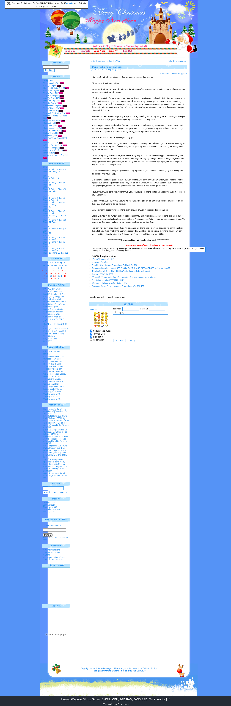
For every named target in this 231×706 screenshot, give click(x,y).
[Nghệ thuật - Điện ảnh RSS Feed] (67, 88)
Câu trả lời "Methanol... (53, 351)
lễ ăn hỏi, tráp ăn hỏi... (52, 299)
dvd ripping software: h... (53, 381)
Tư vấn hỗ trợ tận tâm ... (53, 292)
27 (47, 279)
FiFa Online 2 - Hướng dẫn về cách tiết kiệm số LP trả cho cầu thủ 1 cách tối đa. (56, 423)
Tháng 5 (54, 200)
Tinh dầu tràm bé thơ (52, 314)
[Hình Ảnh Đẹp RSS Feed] (63, 101)
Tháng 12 (56, 172)
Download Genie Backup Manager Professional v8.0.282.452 (118, 286)
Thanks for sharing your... (54, 366)
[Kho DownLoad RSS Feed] (65, 106)
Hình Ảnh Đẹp (49, 101)
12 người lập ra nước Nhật (103, 259)
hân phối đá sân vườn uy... (54, 304)
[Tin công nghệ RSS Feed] (62, 83)
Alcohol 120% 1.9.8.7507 (102, 274)
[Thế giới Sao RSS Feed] (60, 103)
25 (65, 276)
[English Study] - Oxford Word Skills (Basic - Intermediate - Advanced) (121, 271)
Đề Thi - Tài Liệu (50, 145)
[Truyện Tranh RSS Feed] (62, 96)
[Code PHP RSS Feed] (60, 125)
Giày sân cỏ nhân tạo (52, 317)
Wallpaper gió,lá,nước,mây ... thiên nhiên (109, 283)
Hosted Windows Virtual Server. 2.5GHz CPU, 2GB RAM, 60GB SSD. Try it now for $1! (115, 699)
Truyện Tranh (49, 96)
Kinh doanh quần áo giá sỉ (54, 331)
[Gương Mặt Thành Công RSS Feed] (45, 157)
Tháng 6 (46, 202)
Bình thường (176, 74)
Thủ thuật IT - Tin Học (52, 113)
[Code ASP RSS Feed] (58, 123)
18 (65, 273)
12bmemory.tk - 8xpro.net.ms (127, 668)
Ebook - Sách (49, 148)
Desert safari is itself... (52, 376)
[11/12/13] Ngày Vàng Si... (54, 386)
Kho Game (47, 135)
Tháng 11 (47, 172)
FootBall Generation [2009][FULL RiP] (108, 280)
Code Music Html (50, 128)
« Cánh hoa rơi (97, 61)
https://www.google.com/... (54, 356)
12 (43, 273)
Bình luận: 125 (49, 505)
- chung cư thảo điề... (52, 379)
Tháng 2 (54, 189)
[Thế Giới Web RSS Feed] (62, 108)
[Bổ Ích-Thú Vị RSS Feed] (61, 133)
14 (51, 273)
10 (62, 271)
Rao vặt (46, 153)
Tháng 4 (46, 178)
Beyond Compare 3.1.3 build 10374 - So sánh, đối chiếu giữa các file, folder (55, 439)
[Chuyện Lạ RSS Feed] (59, 86)
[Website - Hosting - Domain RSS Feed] (49, 118)
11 (65, 271)
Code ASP (47, 123)
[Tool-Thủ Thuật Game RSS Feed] (45, 140)
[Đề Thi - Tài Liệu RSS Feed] (65, 145)
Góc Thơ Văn (49, 91)
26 (43, 279)
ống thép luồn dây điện (53, 312)
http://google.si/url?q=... (53, 361)
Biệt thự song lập (50, 307)
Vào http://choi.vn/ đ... (52, 394)
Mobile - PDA (49, 143)
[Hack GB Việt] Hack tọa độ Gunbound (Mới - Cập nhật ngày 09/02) (54, 452)
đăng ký (70, 3)
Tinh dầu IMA (49, 336)
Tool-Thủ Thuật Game (52, 138)
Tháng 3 (61, 198)
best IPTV (47, 341)
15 (54, 273)
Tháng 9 (46, 205)
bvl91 (120, 70)
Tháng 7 (46, 169)
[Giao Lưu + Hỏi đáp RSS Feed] (65, 150)
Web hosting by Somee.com (116, 704)
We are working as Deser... (54, 374)
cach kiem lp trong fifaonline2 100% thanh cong (55, 467)
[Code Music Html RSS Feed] (64, 128)
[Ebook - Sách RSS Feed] (62, 148)
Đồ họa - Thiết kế (50, 120)
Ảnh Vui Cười (49, 98)
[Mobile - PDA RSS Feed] (61, 143)
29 (54, 279)
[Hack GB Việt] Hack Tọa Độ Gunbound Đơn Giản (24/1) (55, 431)
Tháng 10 (62, 169)
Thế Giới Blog (49, 111)
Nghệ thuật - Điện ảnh (52, 88)
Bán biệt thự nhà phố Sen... (55, 294)
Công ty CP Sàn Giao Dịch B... (56, 329)
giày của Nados (50, 339)
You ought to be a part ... (53, 369)
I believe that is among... (53, 364)
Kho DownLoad (50, 106)
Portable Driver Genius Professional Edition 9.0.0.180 (114, 265)
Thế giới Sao (48, 103)
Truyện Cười (48, 93)
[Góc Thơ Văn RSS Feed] (62, 91)
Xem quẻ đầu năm (99, 262)
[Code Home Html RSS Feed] (64, 130)
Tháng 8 (54, 169)
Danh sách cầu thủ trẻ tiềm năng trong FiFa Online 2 (54, 410)
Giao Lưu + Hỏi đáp (51, 150)
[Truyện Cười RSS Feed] (61, 93)
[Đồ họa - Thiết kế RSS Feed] (63, 120)
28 (51, 279)
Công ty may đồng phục (53, 297)
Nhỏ (185, 74)
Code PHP (47, 125)
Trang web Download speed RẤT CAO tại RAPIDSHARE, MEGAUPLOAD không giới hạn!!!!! (131, 268)
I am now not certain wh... (54, 371)
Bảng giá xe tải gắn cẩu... (54, 309)
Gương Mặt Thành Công (53, 155)
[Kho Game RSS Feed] (60, 135)
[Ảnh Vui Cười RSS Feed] (62, 98)
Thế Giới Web (49, 108)
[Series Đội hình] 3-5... (52, 389)
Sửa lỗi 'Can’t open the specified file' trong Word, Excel (54, 462)
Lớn (168, 74)
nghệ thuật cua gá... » (177, 61)
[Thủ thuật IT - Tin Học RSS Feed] (68, 113)
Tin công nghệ (49, 83)
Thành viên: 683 (50, 507)
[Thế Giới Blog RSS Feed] (61, 111)
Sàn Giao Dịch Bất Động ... (54, 334)
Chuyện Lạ (48, 86)
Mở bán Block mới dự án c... (55, 302)
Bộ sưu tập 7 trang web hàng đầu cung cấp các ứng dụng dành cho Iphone (124, 277)
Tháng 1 (46, 183)
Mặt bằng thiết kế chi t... (53, 289)
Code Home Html (50, 130)
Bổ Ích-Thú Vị (49, 133)
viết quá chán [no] (50, 384)
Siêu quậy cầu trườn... (52, 391)
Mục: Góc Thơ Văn (112, 61)
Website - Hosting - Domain (55, 116)
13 (47, 273)
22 (54, 276)
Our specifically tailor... (52, 359)
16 (59, 273)
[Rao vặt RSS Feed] (57, 153)
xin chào (47, 354)
